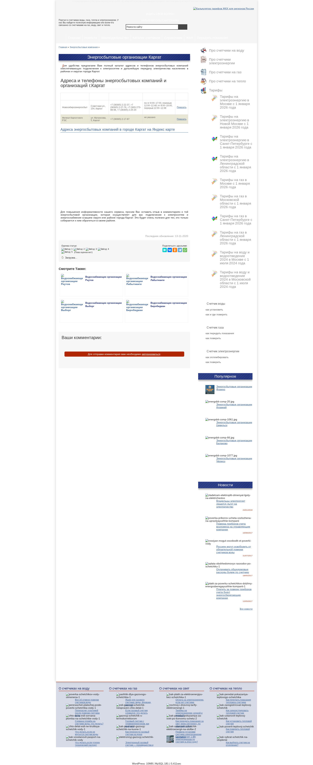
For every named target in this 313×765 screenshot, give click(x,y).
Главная (74, 38)
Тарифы (215, 90)
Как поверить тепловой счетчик (238, 730)
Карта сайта (209, 752)
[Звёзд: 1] (67, 249)
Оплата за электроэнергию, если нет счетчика (190, 701)
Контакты (192, 752)
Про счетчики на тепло (227, 81)
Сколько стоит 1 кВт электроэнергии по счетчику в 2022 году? (187, 739)
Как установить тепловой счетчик (239, 722)
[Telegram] (180, 249)
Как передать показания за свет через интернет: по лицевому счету (190, 724)
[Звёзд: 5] (67, 252)
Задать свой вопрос (160, 13)
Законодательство (115, 38)
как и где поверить (216, 314)
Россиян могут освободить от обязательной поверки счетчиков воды (233, 549)
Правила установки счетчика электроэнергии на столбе (188, 734)
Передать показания (212, 38)
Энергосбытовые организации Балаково (234, 442)
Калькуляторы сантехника (160, 20)
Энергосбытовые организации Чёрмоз (234, 460)
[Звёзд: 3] (92, 249)
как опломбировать (217, 357)
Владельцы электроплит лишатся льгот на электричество (230, 503)
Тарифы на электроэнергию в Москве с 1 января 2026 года (235, 102)
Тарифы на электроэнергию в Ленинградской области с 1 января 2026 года (235, 164)
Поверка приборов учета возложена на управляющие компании (233, 526)
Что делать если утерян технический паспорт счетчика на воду (87, 745)
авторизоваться (151, 354)
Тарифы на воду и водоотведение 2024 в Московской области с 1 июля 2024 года (235, 279)
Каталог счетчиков (146, 38)
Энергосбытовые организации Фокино (234, 388)
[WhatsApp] (185, 249)
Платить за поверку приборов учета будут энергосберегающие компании (233, 593)
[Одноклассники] (175, 249)
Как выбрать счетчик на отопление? (238, 743)
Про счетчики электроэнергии (222, 61)
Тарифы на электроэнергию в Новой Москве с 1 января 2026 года (234, 122)
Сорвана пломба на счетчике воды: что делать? (89, 722)
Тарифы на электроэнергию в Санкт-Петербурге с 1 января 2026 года (236, 142)
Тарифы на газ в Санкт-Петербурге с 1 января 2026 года (236, 219)
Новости (90, 38)
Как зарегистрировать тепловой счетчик (237, 711)
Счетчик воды (216, 303)
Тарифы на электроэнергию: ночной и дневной (189, 713)
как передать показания (220, 333)
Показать (181, 107)
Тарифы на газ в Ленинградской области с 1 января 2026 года (235, 238)
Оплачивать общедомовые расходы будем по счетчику (232, 571)
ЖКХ (189, 38)
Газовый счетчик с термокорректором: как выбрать (137, 724)
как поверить (213, 338)
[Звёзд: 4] (104, 249)
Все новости (246, 609)
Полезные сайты (231, 752)
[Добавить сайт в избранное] (169, 7)
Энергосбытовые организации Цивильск (234, 424)
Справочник (173, 38)
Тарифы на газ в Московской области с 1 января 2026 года (235, 201)
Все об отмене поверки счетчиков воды (87, 701)
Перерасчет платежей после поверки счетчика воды (87, 713)
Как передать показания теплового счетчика (238, 701)
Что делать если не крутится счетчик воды (86, 733)
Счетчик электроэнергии (223, 351)
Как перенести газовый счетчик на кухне (137, 733)
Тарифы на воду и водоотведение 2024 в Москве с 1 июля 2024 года (235, 258)
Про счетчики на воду (226, 50)
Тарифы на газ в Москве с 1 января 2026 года (235, 183)
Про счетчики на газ (225, 72)
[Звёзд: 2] (80, 249)
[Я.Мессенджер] (164, 249)
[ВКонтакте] (170, 249)
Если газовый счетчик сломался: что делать (136, 711)
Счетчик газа (215, 327)
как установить (214, 309)
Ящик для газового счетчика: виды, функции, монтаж (138, 702)
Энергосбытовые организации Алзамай (234, 406)
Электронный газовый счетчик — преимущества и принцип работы (139, 745)
